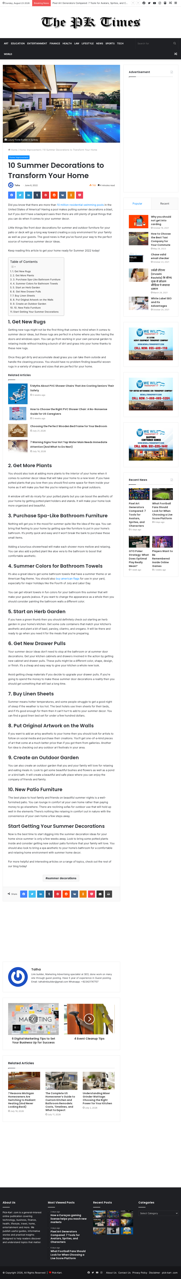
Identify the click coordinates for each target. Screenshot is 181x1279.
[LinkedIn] (28, 195)
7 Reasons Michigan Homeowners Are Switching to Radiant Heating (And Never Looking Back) (22, 1100)
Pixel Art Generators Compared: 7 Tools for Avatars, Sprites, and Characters (94, 3)
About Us (111, 1272)
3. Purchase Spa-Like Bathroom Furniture (36, 279)
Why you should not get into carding (161, 220)
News (99, 43)
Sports (110, 43)
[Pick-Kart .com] (91, 22)
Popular (137, 203)
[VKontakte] (62, 195)
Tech (120, 43)
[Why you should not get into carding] (138, 221)
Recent (164, 203)
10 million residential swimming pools (80, 204)
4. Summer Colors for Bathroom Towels (35, 283)
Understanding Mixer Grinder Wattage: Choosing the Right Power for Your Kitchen (97, 1098)
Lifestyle (88, 43)
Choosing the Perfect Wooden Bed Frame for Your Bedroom (68, 426)
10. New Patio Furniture (27, 307)
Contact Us (124, 1272)
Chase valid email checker (160, 256)
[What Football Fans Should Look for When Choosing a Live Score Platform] (162, 494)
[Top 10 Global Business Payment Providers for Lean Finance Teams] (127, 1222)
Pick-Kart (57, 1272)
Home (13, 149)
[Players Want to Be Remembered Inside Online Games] (162, 542)
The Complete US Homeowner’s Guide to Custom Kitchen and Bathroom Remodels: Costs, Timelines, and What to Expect (60, 1102)
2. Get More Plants (23, 275)
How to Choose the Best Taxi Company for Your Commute (161, 239)
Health (67, 43)
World (8, 54)
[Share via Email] (100, 894)
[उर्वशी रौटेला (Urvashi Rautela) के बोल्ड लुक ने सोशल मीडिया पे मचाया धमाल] (138, 275)
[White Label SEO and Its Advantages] (138, 303)
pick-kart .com (169, 1272)
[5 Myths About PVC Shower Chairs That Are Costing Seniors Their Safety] (18, 394)
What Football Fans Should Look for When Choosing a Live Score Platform (162, 511)
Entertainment (37, 43)
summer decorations (61, 878)
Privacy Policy (139, 1272)
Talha (17, 185)
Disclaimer (154, 1272)
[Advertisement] (61, 931)
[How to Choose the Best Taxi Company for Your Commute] (138, 238)
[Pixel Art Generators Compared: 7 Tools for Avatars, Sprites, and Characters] (139, 494)
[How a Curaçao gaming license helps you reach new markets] (99, 1214)
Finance (55, 43)
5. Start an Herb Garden (26, 287)
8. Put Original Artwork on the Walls (33, 299)
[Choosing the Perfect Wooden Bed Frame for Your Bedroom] (18, 430)
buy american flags (67, 578)
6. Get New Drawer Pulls (27, 291)
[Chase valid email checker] (138, 259)
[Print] (108, 894)
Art (6, 43)
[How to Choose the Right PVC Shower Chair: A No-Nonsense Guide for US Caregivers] (18, 413)
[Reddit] (54, 195)
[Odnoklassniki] (71, 195)
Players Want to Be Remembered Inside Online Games (162, 558)
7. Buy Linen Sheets (23, 295)
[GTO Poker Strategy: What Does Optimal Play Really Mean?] (139, 542)
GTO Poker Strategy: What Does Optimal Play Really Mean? (139, 558)
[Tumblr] (37, 195)
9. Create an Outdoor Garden (29, 303)
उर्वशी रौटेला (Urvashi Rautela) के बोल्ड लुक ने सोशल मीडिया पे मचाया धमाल (161, 279)
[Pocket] (79, 195)
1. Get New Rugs (21, 271)
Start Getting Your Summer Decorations (36, 311)
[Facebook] (11, 195)
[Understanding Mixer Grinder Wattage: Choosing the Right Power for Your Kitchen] (99, 1081)
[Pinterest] (45, 195)
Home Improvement (30, 149)
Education (18, 43)
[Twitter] (20, 195)
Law (76, 43)
